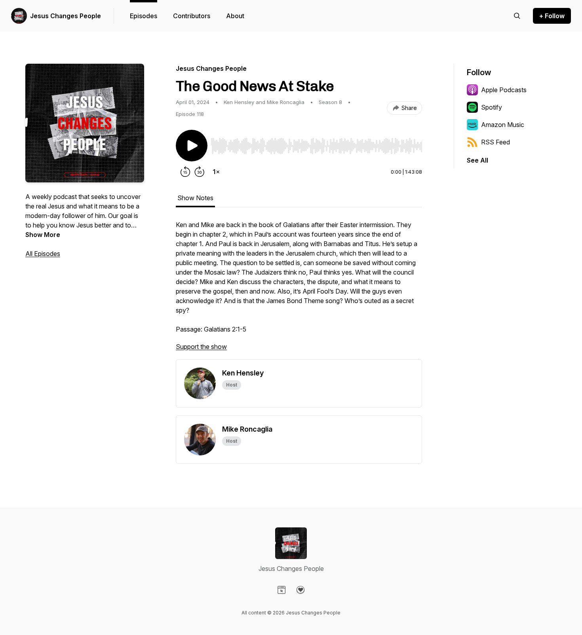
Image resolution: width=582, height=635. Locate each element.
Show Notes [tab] (195, 198)
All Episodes (42, 254)
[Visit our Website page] (281, 590)
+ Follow (552, 16)
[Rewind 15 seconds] (185, 171)
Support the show (201, 347)
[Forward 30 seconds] (199, 171)
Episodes (143, 16)
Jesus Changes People (65, 16)
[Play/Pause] (191, 145)
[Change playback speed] (216, 171)
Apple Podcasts (504, 90)
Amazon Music (502, 125)
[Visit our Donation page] (300, 590)
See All (477, 160)
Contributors (191, 16)
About (235, 16)
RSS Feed (495, 142)
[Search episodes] (517, 16)
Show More (42, 235)
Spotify (491, 107)
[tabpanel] (299, 289)
